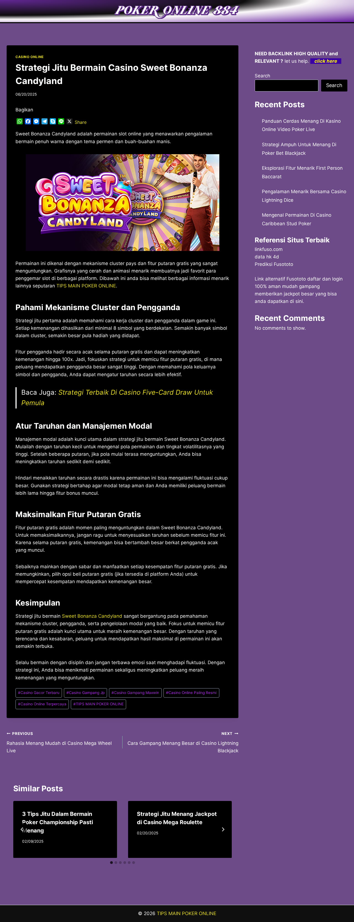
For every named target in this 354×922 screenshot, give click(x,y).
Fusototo (296, 279)
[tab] (111, 862)
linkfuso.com (269, 249)
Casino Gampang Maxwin (135, 692)
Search (262, 75)
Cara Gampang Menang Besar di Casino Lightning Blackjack (182, 742)
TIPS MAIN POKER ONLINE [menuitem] (86, 286)
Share (81, 122)
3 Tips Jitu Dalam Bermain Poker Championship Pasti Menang (57, 822)
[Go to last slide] (22, 829)
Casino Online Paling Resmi (191, 692)
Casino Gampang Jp (85, 692)
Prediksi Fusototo (274, 264)
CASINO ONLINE (29, 57)
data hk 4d (267, 257)
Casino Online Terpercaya (42, 704)
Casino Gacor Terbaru (38, 692)
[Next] (222, 829)
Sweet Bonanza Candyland (92, 616)
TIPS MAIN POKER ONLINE (98, 704)
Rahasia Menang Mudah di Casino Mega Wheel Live (59, 742)
